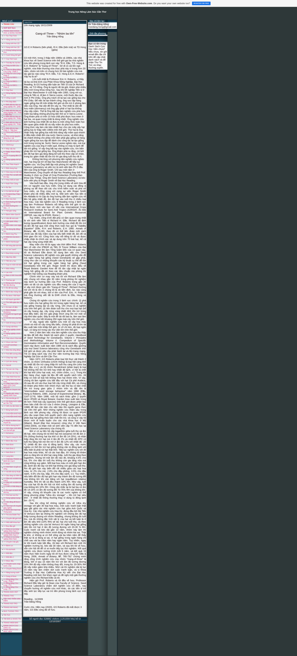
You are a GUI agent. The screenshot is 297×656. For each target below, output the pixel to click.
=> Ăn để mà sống (10, 288)
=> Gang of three (9, 576)
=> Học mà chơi (9, 199)
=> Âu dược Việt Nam (11, 296)
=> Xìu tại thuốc (9, 549)
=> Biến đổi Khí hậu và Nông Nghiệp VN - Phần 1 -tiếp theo (12, 112)
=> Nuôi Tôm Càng (10, 184)
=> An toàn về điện (10, 307)
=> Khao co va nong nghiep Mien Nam (11, 538)
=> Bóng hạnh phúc (10, 410)
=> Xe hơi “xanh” (9, 249)
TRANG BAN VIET (10, 592)
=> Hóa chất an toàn (11, 180)
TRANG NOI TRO (10, 604)
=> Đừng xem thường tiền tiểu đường (11, 284)
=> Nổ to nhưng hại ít (11, 425)
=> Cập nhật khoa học (11, 377)
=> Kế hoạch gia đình (11, 299)
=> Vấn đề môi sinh (10, 218)
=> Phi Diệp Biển (9, 102)
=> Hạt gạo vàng (9, 211)
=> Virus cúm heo (10, 342)
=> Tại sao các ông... (11, 369)
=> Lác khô (7, 272)
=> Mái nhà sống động (11, 350)
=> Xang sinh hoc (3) (11, 47)
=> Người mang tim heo (12, 437)
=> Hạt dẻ (7, 365)
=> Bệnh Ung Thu (10, 234)
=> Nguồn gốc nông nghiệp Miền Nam (10, 394)
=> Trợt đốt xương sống (12, 354)
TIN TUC (6, 615)
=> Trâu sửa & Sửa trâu (12, 338)
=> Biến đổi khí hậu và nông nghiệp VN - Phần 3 (12, 124)
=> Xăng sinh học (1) (11, 40)
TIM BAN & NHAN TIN (12, 619)
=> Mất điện (8, 553)
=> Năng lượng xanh (11, 572)
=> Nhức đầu (8, 561)
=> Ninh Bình (8, 445)
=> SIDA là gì (8, 145)
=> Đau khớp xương (11, 253)
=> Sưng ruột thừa (10, 327)
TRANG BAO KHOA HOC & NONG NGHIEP (12, 32)
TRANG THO (8, 596)
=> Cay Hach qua (10, 59)
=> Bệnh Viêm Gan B (11, 214)
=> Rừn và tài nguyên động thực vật (11, 137)
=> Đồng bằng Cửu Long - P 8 (10, 584)
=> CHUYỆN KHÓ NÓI (12, 414)
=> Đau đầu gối (9, 526)
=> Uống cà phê (9, 98)
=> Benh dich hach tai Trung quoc (11, 511)
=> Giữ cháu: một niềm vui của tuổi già (12, 429)
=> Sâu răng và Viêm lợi (12, 475)
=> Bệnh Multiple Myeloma (9, 311)
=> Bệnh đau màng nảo (12, 292)
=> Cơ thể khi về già (11, 191)
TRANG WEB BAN (10, 623)
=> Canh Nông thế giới (12, 55)
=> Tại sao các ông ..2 (11, 373)
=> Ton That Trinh (10, 36)
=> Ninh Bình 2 (9, 448)
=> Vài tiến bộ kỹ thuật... (12, 472)
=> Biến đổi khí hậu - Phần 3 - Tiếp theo (11, 129)
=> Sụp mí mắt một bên (12, 265)
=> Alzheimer (8, 433)
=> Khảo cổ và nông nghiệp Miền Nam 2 (11, 534)
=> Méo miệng (9, 269)
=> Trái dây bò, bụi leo (11, 63)
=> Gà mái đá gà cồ (11, 398)
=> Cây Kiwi (8, 90)
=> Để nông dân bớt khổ (12, 246)
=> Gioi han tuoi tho (10, 495)
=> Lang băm (8, 456)
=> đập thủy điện (9, 257)
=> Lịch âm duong (10, 361)
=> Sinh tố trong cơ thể (12, 323)
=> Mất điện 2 (8, 557)
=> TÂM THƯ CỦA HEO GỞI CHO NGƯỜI (10, 385)
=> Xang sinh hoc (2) (11, 43)
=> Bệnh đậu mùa (10, 441)
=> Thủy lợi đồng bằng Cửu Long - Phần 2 (12, 70)
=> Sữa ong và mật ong (12, 172)
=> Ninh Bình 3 (9, 452)
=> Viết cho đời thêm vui (12, 406)
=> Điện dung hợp (10, 168)
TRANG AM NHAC (10, 607)
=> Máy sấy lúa (9, 149)
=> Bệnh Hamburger (11, 242)
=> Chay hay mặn (10, 358)
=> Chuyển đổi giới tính (12, 518)
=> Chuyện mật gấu (11, 542)
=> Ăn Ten (7, 187)
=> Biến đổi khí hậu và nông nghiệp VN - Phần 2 (12, 118)
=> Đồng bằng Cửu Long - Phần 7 (10, 580)
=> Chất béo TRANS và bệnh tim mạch (12, 460)
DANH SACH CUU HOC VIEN (10, 630)
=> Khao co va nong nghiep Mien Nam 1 (11, 530)
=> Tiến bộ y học (9, 261)
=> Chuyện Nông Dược (12, 569)
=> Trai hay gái (9, 280)
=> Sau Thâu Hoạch (11, 164)
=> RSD (6, 464)
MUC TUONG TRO (11, 611)
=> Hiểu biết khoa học (11, 522)
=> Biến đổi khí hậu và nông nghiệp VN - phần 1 (12, 107)
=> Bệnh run (8, 546)
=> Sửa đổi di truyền (11, 141)
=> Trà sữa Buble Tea (11, 515)
